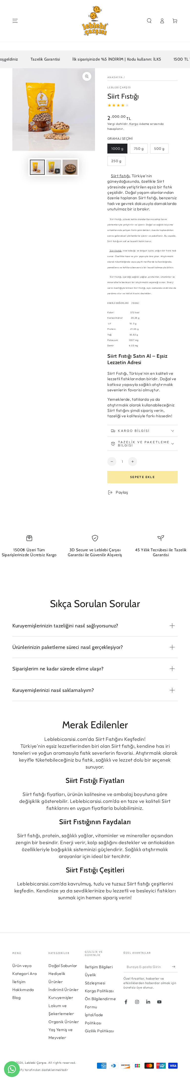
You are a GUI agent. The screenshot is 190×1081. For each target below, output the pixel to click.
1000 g (117, 148)
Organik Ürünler (63, 1021)
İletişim (19, 981)
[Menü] (15, 20)
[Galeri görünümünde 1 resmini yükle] (37, 167)
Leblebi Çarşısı (119, 87)
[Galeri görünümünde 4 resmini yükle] (70, 167)
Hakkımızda (23, 989)
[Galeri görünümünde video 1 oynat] (53, 167)
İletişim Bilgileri (99, 966)
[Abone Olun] (175, 966)
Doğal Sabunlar (62, 965)
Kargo (134, 124)
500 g (159, 148)
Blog (16, 997)
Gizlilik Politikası (99, 1030)
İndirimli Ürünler (63, 989)
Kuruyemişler (60, 997)
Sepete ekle (142, 477)
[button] (149, 20)
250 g (116, 161)
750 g (139, 148)
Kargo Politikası (99, 990)
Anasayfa (115, 77)
